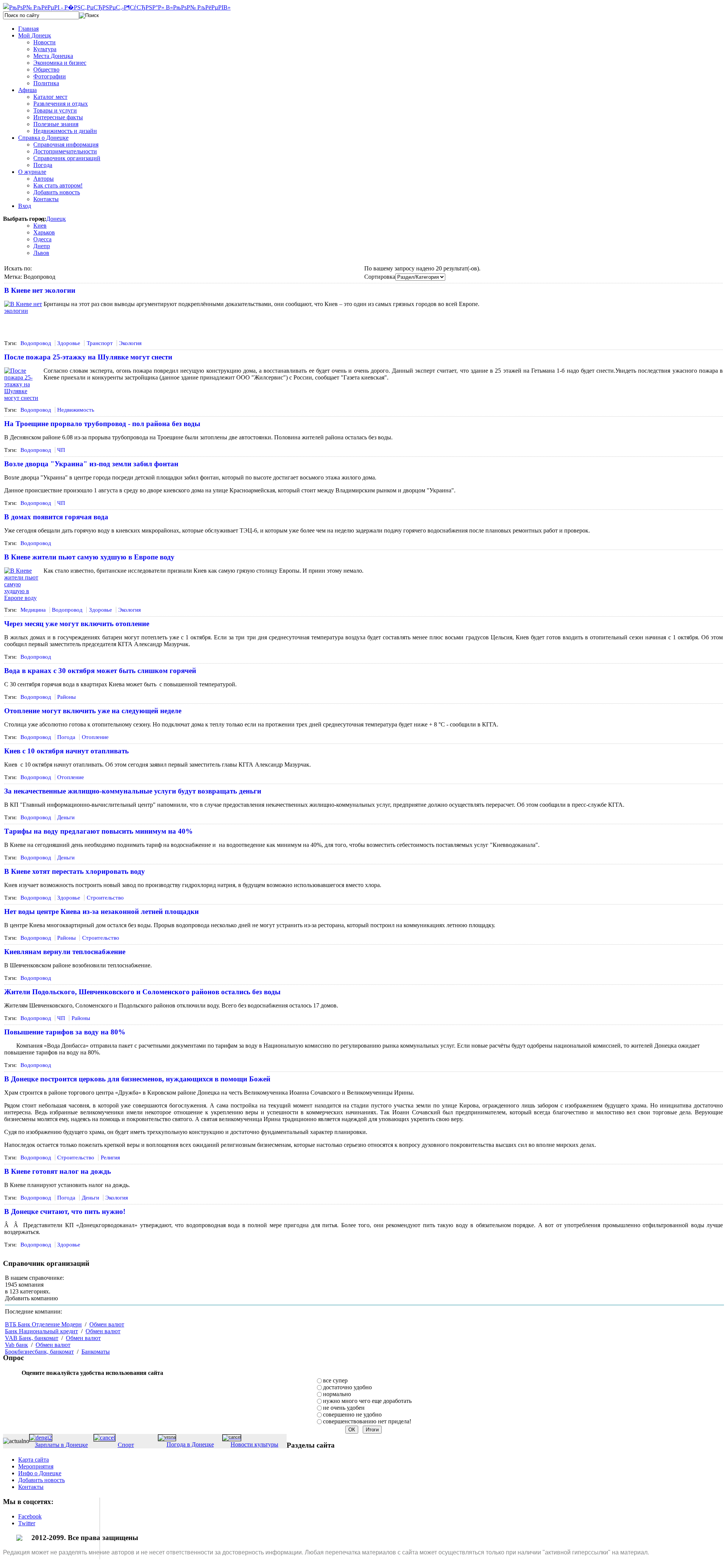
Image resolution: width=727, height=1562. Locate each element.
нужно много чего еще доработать (367, 1401)
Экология (130, 343)
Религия (110, 1157)
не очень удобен (344, 1407)
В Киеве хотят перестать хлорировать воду (74, 871)
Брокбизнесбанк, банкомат (39, 1351)
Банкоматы (95, 1351)
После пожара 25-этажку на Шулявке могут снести (88, 357)
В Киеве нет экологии (39, 290)
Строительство (105, 898)
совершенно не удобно (352, 1414)
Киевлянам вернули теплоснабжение (64, 952)
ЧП (61, 450)
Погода (66, 737)
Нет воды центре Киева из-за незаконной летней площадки (101, 911)
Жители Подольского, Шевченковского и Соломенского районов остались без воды (142, 992)
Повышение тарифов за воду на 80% (64, 1032)
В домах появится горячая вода (56, 517)
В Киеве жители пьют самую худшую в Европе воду (89, 557)
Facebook (30, 1516)
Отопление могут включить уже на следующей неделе (92, 711)
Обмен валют (106, 1324)
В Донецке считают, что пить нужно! (64, 1211)
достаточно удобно (347, 1387)
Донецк (56, 219)
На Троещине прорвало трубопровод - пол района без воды (102, 424)
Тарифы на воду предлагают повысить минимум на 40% (98, 831)
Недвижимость (75, 410)
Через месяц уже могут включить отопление (76, 624)
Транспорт (100, 343)
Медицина (33, 610)
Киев (40, 225)
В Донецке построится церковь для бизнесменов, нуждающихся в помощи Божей (137, 1079)
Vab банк (16, 1345)
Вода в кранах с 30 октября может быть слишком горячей (100, 671)
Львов (41, 253)
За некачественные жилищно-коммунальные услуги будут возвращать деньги (132, 791)
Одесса (42, 239)
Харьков (44, 232)
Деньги (66, 817)
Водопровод (35, 343)
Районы (66, 697)
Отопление (95, 737)
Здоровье (68, 343)
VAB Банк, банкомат (31, 1338)
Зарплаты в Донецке (61, 1445)
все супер (335, 1380)
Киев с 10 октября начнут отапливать (66, 751)
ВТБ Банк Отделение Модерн (43, 1324)
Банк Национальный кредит (41, 1331)
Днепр (41, 246)
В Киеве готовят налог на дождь (57, 1171)
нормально (337, 1394)
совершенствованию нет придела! (367, 1421)
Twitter (26, 1523)
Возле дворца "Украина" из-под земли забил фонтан (91, 464)
